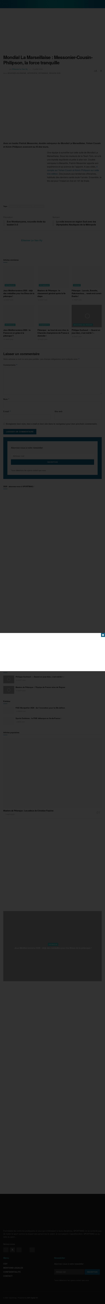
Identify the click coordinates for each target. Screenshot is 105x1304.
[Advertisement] (52, 652)
